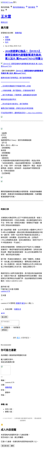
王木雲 (6, 16)
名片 (7, 42)
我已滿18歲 (5, 446)
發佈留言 (4, 330)
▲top (3, 313)
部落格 (7, 40)
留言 (23, 303)
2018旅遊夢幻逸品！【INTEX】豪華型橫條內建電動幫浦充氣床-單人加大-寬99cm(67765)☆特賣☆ (24, 55)
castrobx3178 (5, 291)
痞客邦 (18, 303)
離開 (12, 446)
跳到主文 (4, 22)
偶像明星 (18, 33)
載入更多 (4, 317)
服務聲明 (23, 420)
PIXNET (9, 418)
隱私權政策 (37, 418)
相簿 (7, 37)
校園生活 (17, 309)
